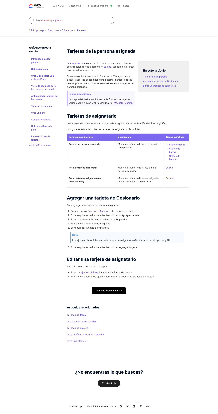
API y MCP (59, 5)
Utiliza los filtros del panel (41, 128)
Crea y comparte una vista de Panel (42, 77)
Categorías (75, 5)
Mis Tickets (123, 5)
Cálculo (170, 167)
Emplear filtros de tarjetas (40, 138)
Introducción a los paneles (81, 321)
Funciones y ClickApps (60, 30)
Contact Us (109, 383)
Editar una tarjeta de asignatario (159, 85)
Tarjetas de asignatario (155, 76)
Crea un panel (38, 112)
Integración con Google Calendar (85, 334)
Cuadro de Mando (97, 211)
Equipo (107, 66)
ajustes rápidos (89, 272)
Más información (123, 102)
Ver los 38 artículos (40, 145)
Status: (98, 5)
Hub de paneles (39, 69)
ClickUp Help (36, 30)
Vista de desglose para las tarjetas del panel (43, 87)
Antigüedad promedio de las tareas (44, 98)
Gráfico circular (177, 144)
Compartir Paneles (41, 119)
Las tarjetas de (75, 63)
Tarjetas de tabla (76, 314)
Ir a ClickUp (75, 406)
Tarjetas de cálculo (77, 327)
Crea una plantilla (76, 340)
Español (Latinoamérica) (100, 406)
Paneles (81, 30)
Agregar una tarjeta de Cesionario (161, 81)
